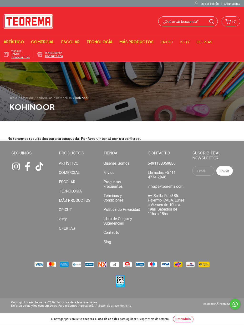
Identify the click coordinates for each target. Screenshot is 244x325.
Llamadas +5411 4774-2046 (162, 174)
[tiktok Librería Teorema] (39, 166)
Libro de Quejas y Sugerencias (117, 221)
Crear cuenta (232, 3)
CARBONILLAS (44, 98)
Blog (107, 242)
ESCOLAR (70, 41)
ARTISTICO (27, 98)
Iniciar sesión (210, 3)
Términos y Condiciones (113, 197)
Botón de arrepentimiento (114, 305)
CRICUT (166, 41)
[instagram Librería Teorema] (16, 166)
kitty (185, 41)
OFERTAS (204, 41)
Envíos (108, 172)
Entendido (183, 319)
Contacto (111, 232)
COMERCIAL (42, 41)
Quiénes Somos (116, 163)
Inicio (13, 98)
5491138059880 (162, 163)
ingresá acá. (86, 305)
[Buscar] (211, 21)
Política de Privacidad (121, 209)
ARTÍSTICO (14, 41)
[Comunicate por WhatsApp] (235, 304)
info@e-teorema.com (165, 186)
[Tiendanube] (218, 304)
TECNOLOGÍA (99, 41)
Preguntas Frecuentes (113, 184)
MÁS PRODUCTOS (136, 41)
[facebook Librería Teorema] (27, 166)
